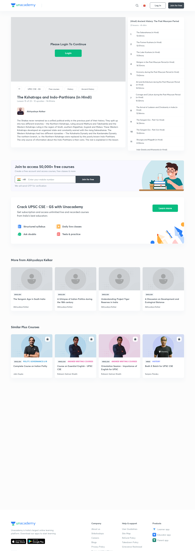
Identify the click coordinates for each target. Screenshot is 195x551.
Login (68, 53)
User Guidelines (129, 529)
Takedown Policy (130, 542)
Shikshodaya (97, 533)
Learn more (165, 208)
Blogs (94, 542)
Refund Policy (128, 537)
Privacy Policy (98, 546)
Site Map (126, 533)
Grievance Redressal (132, 546)
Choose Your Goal (57, 5)
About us (95, 529)
